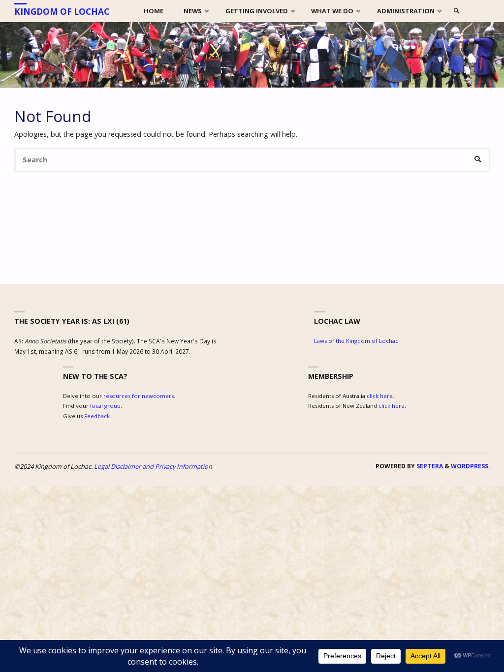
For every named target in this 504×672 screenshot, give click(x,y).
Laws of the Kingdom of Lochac (356, 340)
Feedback (97, 416)
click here (380, 395)
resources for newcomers (138, 395)
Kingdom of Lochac (61, 11)
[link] (456, 11)
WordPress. (470, 466)
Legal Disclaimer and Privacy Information (153, 466)
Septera (429, 466)
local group (105, 405)
